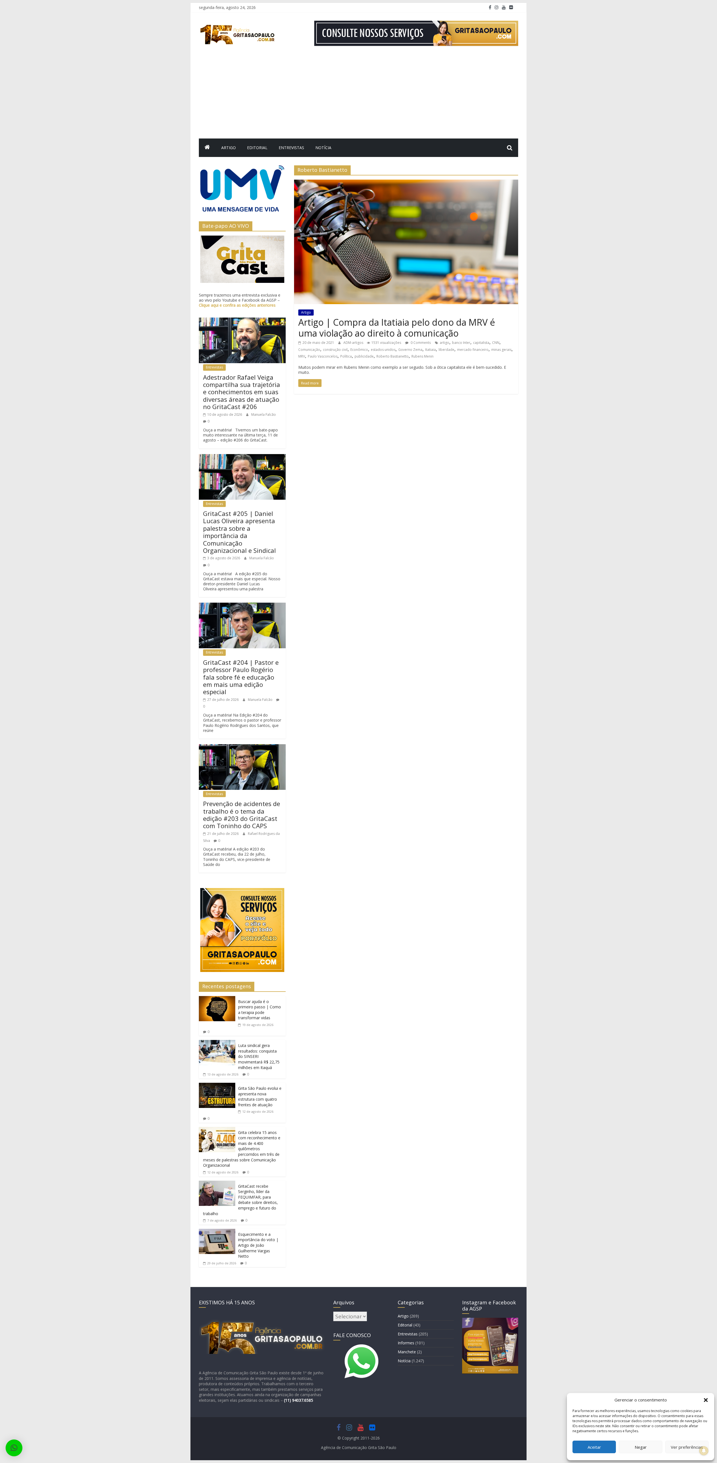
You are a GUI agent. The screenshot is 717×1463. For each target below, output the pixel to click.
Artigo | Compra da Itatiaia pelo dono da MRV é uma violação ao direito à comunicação (396, 327)
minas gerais (501, 349)
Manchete (407, 1351)
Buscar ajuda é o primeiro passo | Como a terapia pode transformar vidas (259, 1010)
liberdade (446, 349)
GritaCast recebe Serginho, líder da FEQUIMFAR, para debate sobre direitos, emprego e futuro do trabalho (240, 1199)
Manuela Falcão (263, 414)
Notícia (323, 147)
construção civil (335, 349)
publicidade (364, 356)
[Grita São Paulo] (207, 147)
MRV (301, 356)
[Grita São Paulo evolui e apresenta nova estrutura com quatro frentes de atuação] (217, 1086)
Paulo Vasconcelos (322, 356)
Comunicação (309, 349)
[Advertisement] (358, 96)
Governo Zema (410, 349)
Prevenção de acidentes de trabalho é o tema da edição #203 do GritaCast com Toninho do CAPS (241, 814)
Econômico (359, 349)
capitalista (481, 342)
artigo (444, 342)
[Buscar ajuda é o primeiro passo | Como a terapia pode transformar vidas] (217, 999)
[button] (706, 1400)
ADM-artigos (353, 342)
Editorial (257, 147)
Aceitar (594, 1447)
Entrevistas (291, 147)
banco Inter (461, 342)
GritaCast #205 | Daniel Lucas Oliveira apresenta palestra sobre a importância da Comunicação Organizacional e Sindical (239, 532)
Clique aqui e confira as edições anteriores (237, 305)
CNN (495, 342)
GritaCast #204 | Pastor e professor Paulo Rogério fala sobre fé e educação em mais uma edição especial (241, 677)
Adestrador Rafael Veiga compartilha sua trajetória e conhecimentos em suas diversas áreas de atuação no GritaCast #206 (241, 392)
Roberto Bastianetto (392, 356)
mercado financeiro (472, 349)
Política (346, 356)
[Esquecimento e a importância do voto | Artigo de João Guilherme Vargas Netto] (217, 1232)
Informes (406, 1342)
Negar (641, 1447)
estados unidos (383, 349)
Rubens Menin (422, 356)
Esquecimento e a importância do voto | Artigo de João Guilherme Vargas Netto (258, 1245)
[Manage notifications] (703, 1450)
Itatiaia (430, 349)
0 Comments (420, 342)
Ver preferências (687, 1447)
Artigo (228, 147)
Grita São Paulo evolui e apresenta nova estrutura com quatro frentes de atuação (259, 1096)
